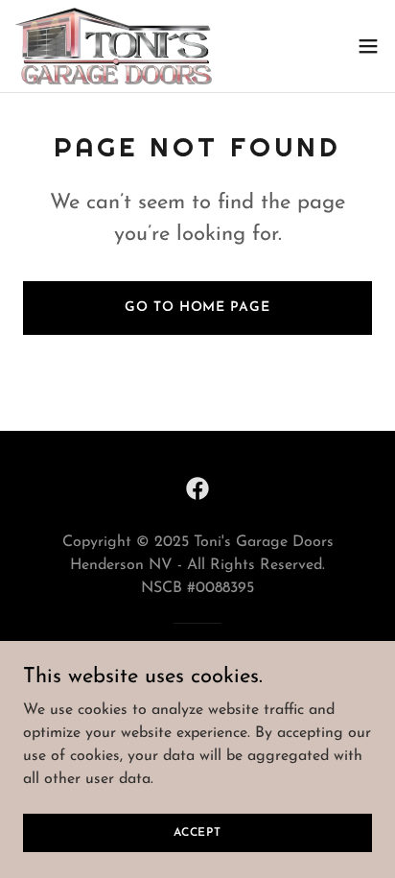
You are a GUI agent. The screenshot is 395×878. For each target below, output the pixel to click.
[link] (113, 46)
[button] (368, 46)
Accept (197, 832)
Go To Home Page (197, 307)
